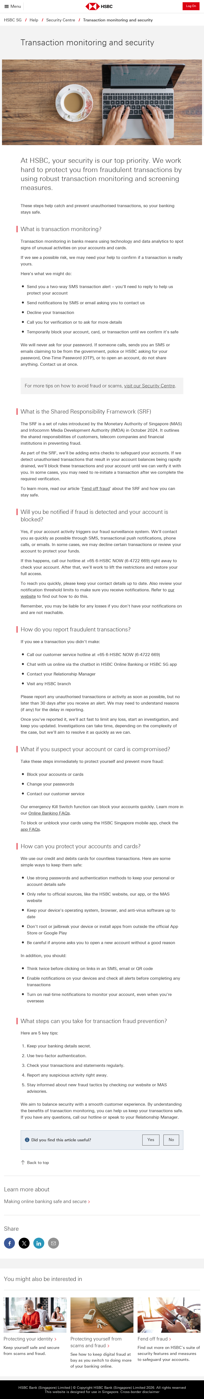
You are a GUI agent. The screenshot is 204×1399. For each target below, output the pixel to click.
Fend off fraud (96, 488)
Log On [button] (191, 6)
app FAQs (30, 829)
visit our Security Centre (149, 386)
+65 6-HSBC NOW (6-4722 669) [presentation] (118, 560)
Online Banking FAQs (49, 813)
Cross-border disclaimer (139, 1392)
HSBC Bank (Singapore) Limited (44, 1388)
